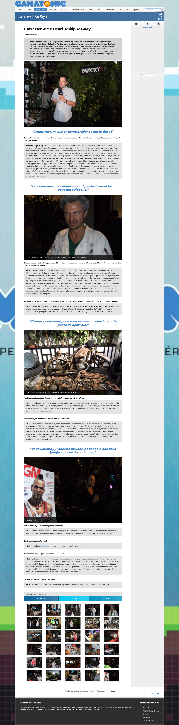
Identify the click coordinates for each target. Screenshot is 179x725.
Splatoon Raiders (149, 720)
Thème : (143, 75)
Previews (64, 10)
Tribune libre (123, 10)
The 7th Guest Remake (151, 711)
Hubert (145, 714)
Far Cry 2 (81, 145)
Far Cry (45, 546)
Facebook (41, 598)
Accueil (19, 10)
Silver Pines (147, 708)
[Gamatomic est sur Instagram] (158, 23)
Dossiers (53, 10)
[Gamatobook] (147, 23)
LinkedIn (105, 598)
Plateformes (109, 10)
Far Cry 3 (44, 51)
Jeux (98, 10)
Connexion (147, 27)
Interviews (40, 10)
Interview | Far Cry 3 (32, 16)
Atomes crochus (78, 10)
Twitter (74, 598)
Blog (90, 10)
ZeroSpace (147, 717)
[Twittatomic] (136, 23)
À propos (136, 10)
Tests (29, 10)
